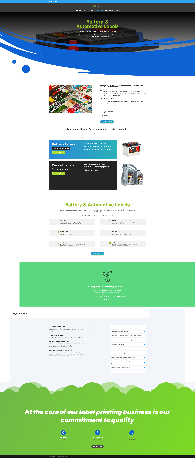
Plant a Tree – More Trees (108, 10)
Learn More (107, 299)
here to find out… (110, 215)
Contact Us (118, 10)
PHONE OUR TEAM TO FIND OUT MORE (61, 148)
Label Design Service (89, 10)
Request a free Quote (107, 121)
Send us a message (97, 446)
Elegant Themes (56, 456)
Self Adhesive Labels (98, 10)
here (116, 137)
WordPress (66, 456)
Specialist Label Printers (79, 10)
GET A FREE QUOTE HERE (59, 152)
